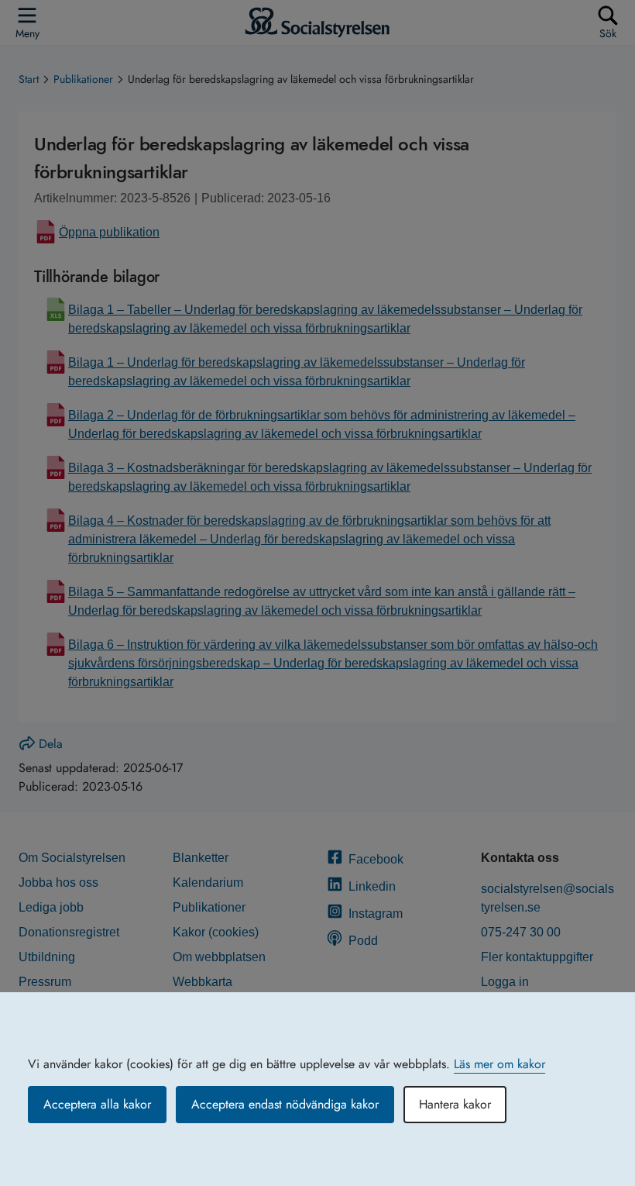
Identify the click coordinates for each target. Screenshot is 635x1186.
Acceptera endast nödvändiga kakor (285, 1104)
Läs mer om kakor (499, 1064)
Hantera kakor (455, 1104)
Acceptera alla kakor (97, 1104)
